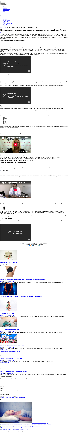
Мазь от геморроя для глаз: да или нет (11, 358)
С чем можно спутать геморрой (9, 329)
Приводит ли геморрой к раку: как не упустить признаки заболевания (21, 296)
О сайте (4, 11)
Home (1, 27)
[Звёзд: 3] (29, 243)
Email (1, 390)
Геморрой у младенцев (7, 313)
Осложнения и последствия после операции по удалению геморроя (38, 424)
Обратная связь (5, 25)
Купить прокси (5, 24)
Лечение (4, 7)
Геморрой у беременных (4, 42)
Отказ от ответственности (7, 12)
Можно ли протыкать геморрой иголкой (12, 345)
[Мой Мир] (32, 245)
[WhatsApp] (38, 245)
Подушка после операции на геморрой (11, 364)
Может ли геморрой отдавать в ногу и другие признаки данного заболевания (22, 279)
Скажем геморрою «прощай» (8, 262)
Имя (1, 388)
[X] (33, 245)
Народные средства (6, 9)
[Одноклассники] (30, 245)
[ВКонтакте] (29, 245)
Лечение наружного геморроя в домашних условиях (30, 426)
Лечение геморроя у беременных (6, 199)
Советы (4, 6)
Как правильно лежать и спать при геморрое (40, 423)
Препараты (5, 8)
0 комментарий (11, 32)
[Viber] (36, 245)
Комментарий (2, 386)
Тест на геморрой (6, 10)
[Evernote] (35, 245)
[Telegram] (39, 245)
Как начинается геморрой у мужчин (21, 429)
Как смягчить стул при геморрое (10, 351)
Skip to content (3, 0)
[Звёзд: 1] (21, 243)
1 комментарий (11, 353)
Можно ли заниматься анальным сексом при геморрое (31, 427)
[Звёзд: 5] (36, 243)
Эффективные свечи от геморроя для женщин (14, 371)
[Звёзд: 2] (25, 243)
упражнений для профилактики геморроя (11, 131)
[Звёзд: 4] (33, 243)
